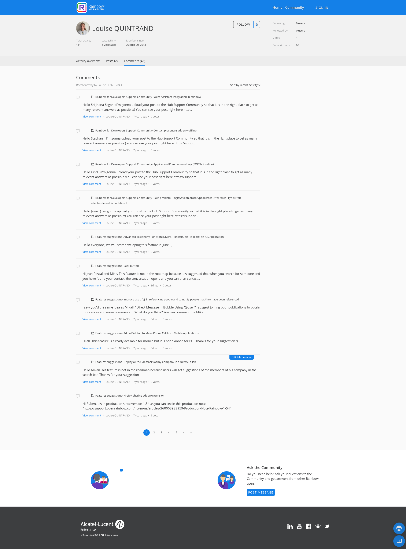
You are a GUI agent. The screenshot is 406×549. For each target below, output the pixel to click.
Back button (131, 266)
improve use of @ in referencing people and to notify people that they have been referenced (181, 299)
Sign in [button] (321, 8)
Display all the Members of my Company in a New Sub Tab (159, 362)
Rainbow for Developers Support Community (123, 97)
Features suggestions (108, 237)
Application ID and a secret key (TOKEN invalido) (184, 164)
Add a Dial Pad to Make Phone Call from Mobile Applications (161, 333)
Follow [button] (243, 24)
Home (277, 7)
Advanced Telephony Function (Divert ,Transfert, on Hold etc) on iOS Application (173, 237)
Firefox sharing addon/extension (144, 395)
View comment (91, 116)
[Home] (91, 7)
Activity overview (88, 61)
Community (294, 7)
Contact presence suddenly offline (175, 130)
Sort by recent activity (244, 85)
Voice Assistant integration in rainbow (177, 97)
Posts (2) (112, 61)
